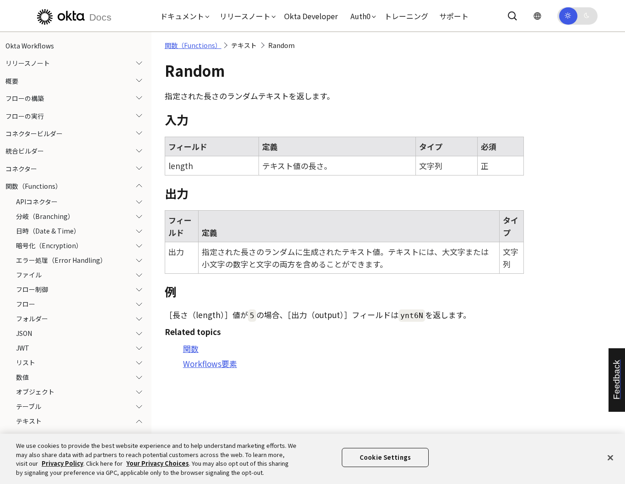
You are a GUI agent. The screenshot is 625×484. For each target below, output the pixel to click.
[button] (182, 16)
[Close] (610, 457)
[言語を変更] (537, 16)
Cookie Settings (385, 457)
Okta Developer (311, 16)
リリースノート (27, 63)
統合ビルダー (24, 150)
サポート (454, 16)
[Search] (512, 16)
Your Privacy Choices (157, 463)
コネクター (21, 168)
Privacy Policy (62, 463)
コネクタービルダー (34, 133)
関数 (191, 348)
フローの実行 (24, 116)
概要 (11, 80)
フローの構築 (24, 98)
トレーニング (406, 16)
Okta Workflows (29, 45)
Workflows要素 (210, 363)
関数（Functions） (33, 186)
